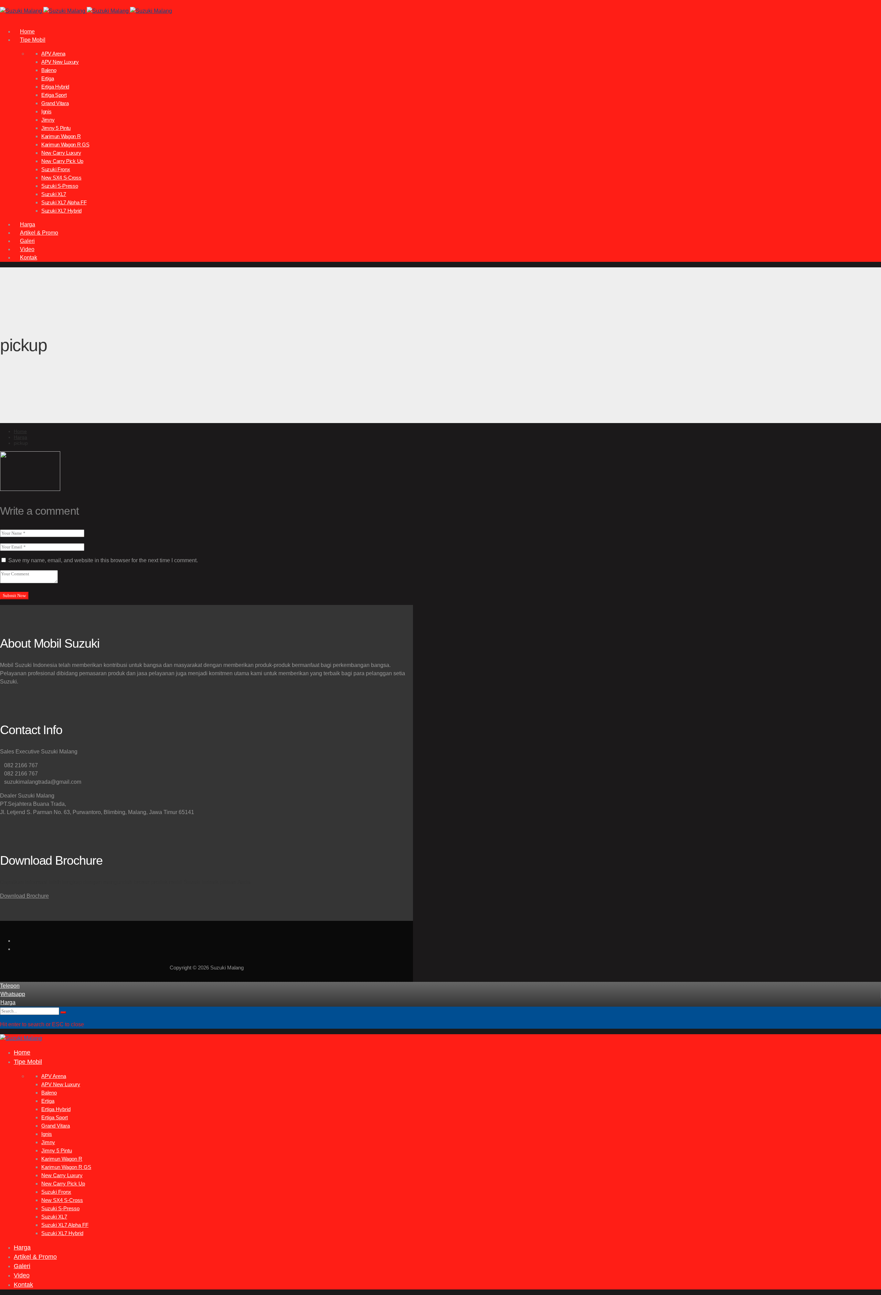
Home (20, 431)
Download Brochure (24, 896)
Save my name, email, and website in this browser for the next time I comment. (103, 560)
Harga (20, 437)
